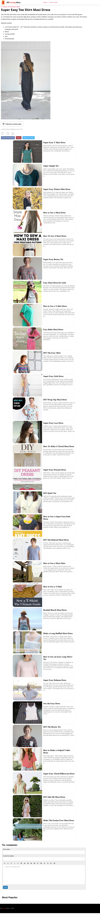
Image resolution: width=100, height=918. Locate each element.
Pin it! (19, 138)
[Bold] (11, 863)
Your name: (6, 849)
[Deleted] (18, 863)
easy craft (19, 129)
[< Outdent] (27, 863)
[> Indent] (31, 863)
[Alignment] (51, 863)
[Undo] (4, 863)
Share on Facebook (8, 138)
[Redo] (8, 863)
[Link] (44, 863)
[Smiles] (54, 863)
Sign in (45, 2)
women (3, 129)
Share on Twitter (28, 138)
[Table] (41, 863)
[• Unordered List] (21, 863)
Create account (53, 2)
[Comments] (7, 133)
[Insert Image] (34, 863)
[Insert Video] (37, 863)
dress (7, 129)
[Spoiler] (47, 863)
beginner (13, 129)
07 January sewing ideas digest (10, 6)
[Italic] (14, 863)
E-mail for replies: (8, 856)
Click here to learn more (13, 124)
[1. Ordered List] (24, 863)
